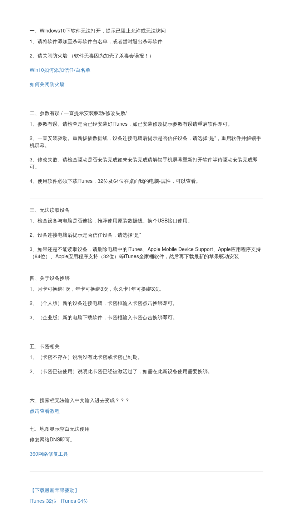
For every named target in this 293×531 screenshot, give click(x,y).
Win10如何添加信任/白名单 (60, 69)
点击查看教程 (45, 410)
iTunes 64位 (74, 500)
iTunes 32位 (43, 500)
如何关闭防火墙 (48, 83)
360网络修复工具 (49, 453)
